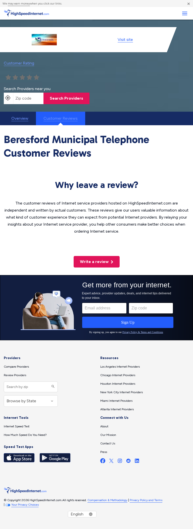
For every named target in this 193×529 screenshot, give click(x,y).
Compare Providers (16, 366)
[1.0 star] (8, 78)
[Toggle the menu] (184, 13)
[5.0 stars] (36, 78)
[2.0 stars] (15, 78)
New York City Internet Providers (121, 392)
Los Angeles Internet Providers (120, 366)
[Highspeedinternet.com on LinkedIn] (136, 462)
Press (103, 452)
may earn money (19, 3)
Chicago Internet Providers (117, 375)
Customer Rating (19, 63)
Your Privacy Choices (25, 504)
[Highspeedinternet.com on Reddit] (128, 462)
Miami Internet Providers (116, 401)
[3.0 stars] (22, 78)
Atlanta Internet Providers (117, 409)
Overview (19, 118)
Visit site (125, 39)
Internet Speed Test (16, 426)
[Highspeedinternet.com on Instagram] (119, 462)
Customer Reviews (60, 118)
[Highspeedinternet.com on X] (111, 462)
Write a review (95, 261)
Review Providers (15, 375)
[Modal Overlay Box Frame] (96, 307)
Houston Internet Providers (117, 383)
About (104, 426)
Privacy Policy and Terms (146, 500)
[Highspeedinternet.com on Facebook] (102, 462)
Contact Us (107, 443)
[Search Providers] (52, 387)
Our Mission (108, 435)
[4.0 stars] (29, 78)
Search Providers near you (27, 88)
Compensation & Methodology (107, 500)
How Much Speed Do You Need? (25, 435)
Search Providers (66, 98)
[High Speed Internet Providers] (26, 13)
